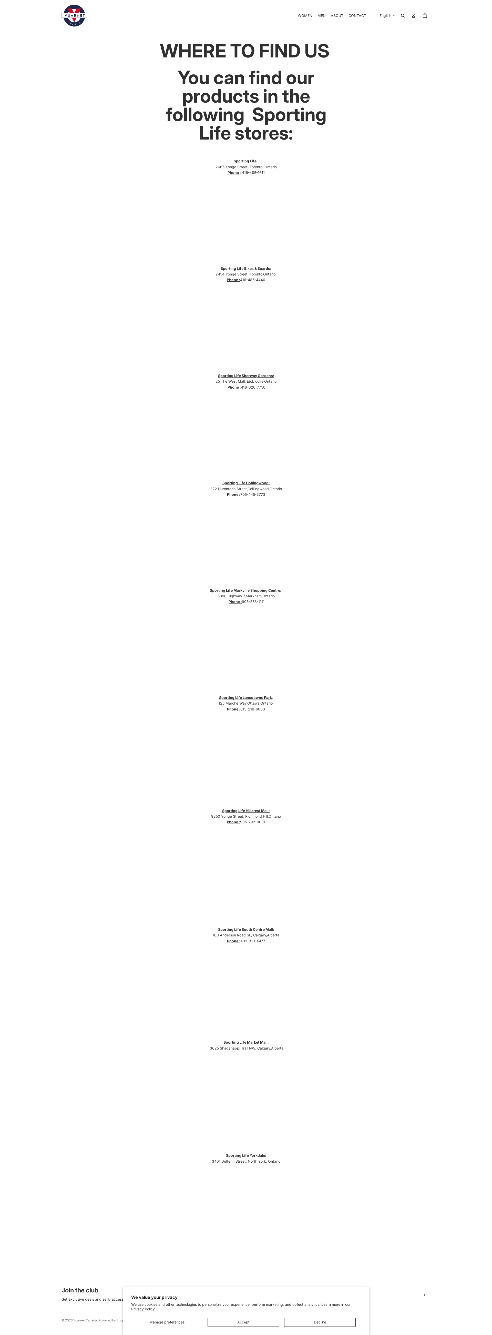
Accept (243, 1322)
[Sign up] (423, 1295)
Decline (320, 1322)
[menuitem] (305, 15)
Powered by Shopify (113, 1320)
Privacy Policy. (143, 1309)
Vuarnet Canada (85, 1320)
